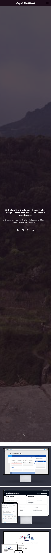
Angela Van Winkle (25, 3)
